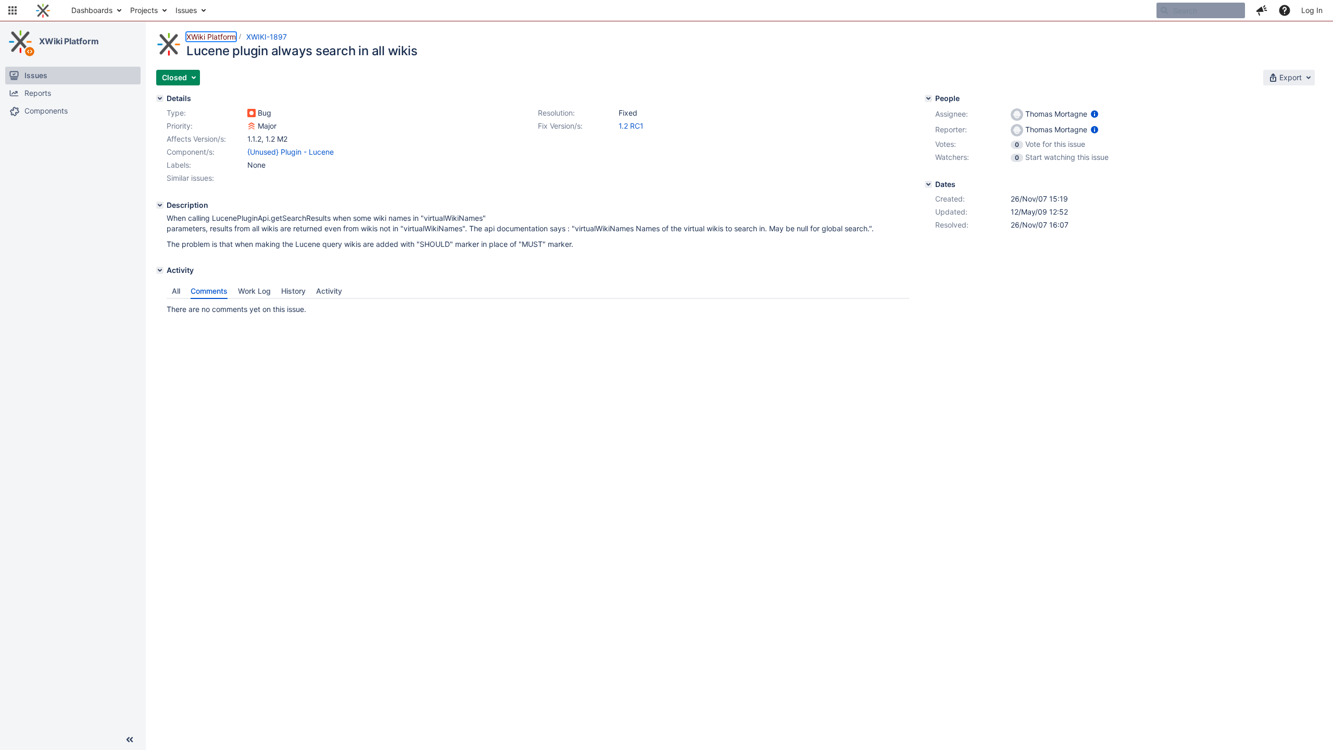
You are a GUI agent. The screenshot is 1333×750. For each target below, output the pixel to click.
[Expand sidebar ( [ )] (130, 739)
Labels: (179, 164)
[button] (12, 10)
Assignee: (951, 113)
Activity (329, 290)
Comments (209, 290)
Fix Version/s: (560, 125)
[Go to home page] (43, 10)
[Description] (160, 205)
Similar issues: (190, 177)
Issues (186, 10)
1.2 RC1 (631, 125)
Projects (144, 10)
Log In (1312, 10)
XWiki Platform (69, 41)
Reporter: (951, 129)
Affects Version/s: (196, 138)
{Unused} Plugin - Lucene (290, 151)
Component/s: (191, 151)
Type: (176, 112)
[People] (928, 98)
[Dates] (928, 184)
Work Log (254, 290)
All (176, 290)
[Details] (160, 98)
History (293, 290)
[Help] (1284, 10)
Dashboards (91, 10)
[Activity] (160, 270)
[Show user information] (1094, 113)
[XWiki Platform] (20, 41)
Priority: (180, 125)
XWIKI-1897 (266, 36)
